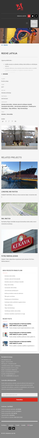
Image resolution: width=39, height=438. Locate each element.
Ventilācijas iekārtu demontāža (12, 311)
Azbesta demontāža (6, 104)
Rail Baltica (5, 218)
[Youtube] (29, 16)
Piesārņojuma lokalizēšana (12, 299)
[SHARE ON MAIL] (15, 121)
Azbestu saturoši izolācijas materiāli (22, 104)
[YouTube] (13, 428)
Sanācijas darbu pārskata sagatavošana (15, 302)
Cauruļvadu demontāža (7, 106)
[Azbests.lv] (32, 16)
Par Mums (3, 425)
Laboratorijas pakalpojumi (21, 106)
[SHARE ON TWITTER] (2, 121)
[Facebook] (36, 16)
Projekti (17, 425)
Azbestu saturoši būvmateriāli (12, 279)
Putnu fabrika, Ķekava (9, 256)
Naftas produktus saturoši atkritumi (14, 293)
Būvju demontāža (9, 284)
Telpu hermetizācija (23, 108)
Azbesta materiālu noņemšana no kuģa (15, 313)
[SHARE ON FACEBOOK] (6, 121)
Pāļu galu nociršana (10, 296)
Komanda (11, 425)
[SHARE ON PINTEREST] (12, 121)
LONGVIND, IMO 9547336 (9, 192)
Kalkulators (34, 23)
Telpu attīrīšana (13, 108)
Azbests (3, 114)
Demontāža (10, 114)
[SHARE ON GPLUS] (9, 121)
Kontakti (23, 425)
